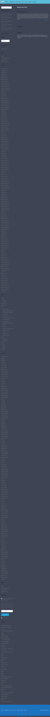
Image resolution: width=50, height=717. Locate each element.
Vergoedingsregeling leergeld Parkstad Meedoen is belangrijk (7, 312)
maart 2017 (3, 257)
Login (2, 56)
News (2, 673)
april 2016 (3, 277)
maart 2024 (3, 118)
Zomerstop (19, 26)
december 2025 (4, 82)
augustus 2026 (4, 68)
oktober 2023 (4, 127)
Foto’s (3, 344)
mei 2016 (3, 275)
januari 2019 (3, 220)
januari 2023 (3, 141)
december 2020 (4, 181)
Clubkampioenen (6, 335)
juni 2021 (3, 171)
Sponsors (4, 302)
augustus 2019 (4, 210)
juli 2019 (3, 211)
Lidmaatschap (5, 309)
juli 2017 (3, 250)
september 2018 (4, 227)
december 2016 (4, 262)
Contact (34, 1)
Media (30, 1)
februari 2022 (4, 160)
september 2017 (4, 247)
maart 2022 (3, 158)
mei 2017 (3, 254)
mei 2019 (3, 215)
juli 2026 (3, 70)
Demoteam (4, 339)
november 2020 (4, 183)
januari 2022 (3, 162)
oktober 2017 (4, 245)
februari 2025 (4, 98)
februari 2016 (4, 280)
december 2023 (4, 123)
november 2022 (4, 144)
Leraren (4, 326)
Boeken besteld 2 (6, 639)
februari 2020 (4, 199)
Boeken (4, 347)
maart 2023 (3, 137)
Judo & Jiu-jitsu (5, 316)
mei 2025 (3, 95)
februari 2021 (4, 178)
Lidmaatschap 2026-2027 (6, 24)
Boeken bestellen (5, 638)
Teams (26, 1)
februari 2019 (4, 218)
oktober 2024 (4, 105)
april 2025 (3, 97)
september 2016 (4, 268)
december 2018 (4, 222)
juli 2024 (3, 111)
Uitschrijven (4, 618)
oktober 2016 (4, 266)
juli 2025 (3, 91)
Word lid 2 (3, 699)
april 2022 (3, 157)
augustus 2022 (4, 150)
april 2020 (3, 195)
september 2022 (4, 148)
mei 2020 (3, 194)
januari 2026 (3, 81)
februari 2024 (4, 120)
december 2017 (4, 241)
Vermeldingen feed (5, 58)
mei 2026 (3, 74)
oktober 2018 (4, 225)
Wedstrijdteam (5, 340)
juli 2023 (3, 132)
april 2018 (3, 236)
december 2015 (4, 284)
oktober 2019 (4, 206)
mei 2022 (3, 155)
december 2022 (4, 142)
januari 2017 (3, 261)
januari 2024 (3, 121)
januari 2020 (3, 201)
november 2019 (4, 204)
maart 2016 (3, 278)
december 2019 (4, 202)
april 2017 (3, 255)
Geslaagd (19, 32)
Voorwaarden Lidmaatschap (7, 692)
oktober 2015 (4, 287)
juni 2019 (3, 213)
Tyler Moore (46, 710)
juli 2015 (3, 291)
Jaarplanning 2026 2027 (6, 17)
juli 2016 (3, 271)
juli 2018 (3, 231)
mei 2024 (3, 114)
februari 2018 (4, 240)
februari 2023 (4, 139)
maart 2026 (3, 77)
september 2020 (4, 187)
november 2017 (4, 243)
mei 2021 (3, 173)
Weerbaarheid (4, 49)
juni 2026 (3, 72)
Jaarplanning (12, 1)
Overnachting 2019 (21, 11)
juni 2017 (3, 252)
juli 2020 (3, 190)
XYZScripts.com (30, 716)
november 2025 (4, 84)
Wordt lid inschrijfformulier (7, 328)
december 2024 (4, 102)
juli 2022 (3, 151)
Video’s (3, 346)
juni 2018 (3, 233)
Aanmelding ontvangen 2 (6, 627)
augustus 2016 (4, 270)
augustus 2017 (4, 248)
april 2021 (3, 174)
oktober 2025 (4, 86)
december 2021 (4, 164)
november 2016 (4, 264)
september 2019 (4, 208)
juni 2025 (3, 93)
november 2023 (4, 125)
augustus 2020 (4, 188)
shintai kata (3, 680)
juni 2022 (3, 153)
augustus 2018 (4, 229)
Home (6, 1)
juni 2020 (3, 192)
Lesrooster (18, 1)
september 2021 (4, 169)
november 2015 (4, 285)
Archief (2, 629)
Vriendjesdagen (5, 321)
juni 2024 (3, 113)
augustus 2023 (4, 130)
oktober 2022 (4, 146)
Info (23, 1)
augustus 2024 (4, 109)
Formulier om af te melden (6, 652)
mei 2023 (3, 135)
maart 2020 (3, 197)
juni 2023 (3, 134)
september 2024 (4, 107)
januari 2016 (3, 282)
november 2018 (4, 224)
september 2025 (4, 88)
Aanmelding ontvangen (6, 625)
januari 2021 (3, 180)
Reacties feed (4, 59)
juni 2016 (3, 273)
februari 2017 (4, 259)
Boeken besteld (4, 636)
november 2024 (4, 104)
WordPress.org (4, 61)
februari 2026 (4, 79)
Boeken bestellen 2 (5, 641)
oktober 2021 (4, 167)
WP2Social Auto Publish (20, 716)
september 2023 (4, 128)
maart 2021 (3, 176)
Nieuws (4, 300)
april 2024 (3, 116)
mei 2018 (3, 234)
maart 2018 (3, 238)
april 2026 (3, 75)
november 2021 (4, 165)
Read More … (46, 20)
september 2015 (4, 289)
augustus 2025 (4, 90)
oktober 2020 (4, 185)
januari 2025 (3, 100)
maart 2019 (3, 217)
